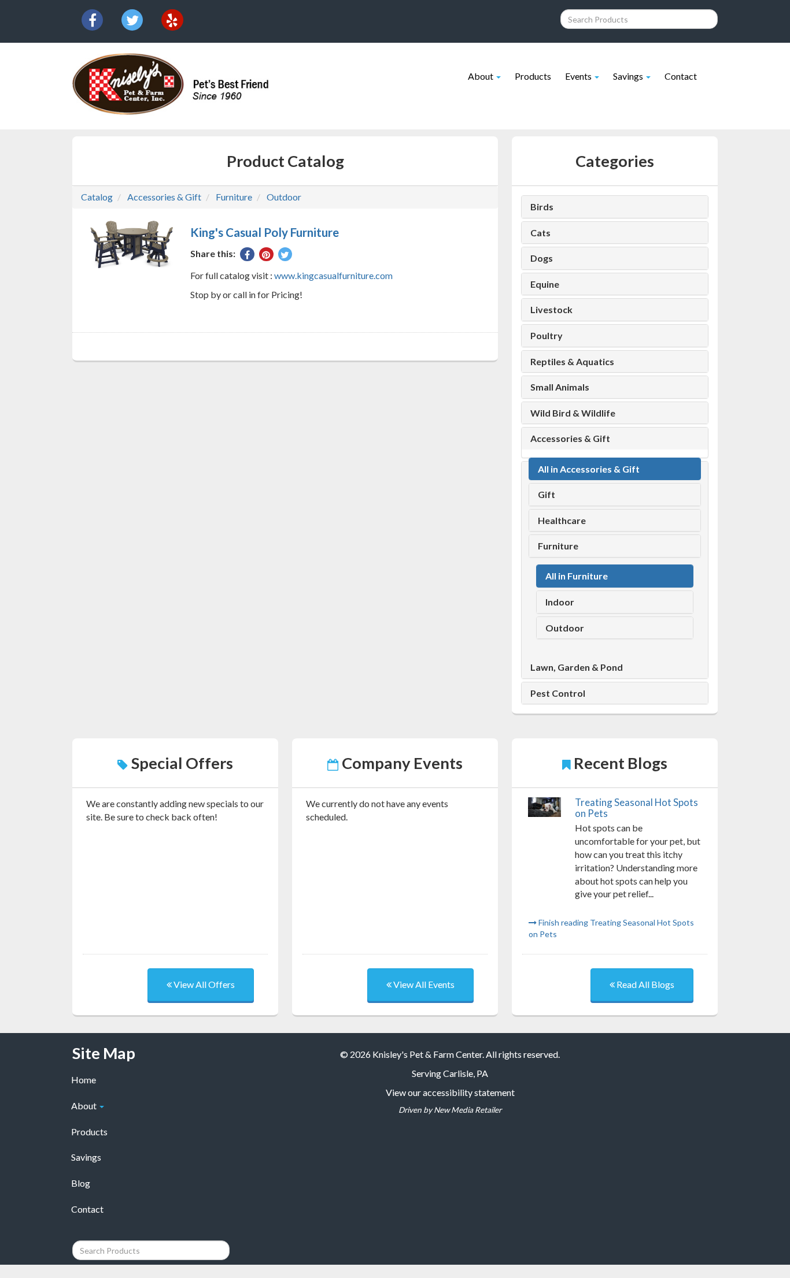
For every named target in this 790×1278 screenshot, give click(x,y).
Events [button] (579, 75)
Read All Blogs (644, 984)
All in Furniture (576, 576)
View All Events (423, 984)
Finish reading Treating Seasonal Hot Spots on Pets (611, 928)
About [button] (481, 75)
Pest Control (557, 693)
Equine (544, 284)
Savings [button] (629, 75)
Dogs (541, 258)
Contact (681, 75)
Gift (546, 494)
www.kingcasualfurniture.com (333, 275)
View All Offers (203, 984)
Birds (541, 207)
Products (533, 75)
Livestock (551, 309)
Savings (86, 1156)
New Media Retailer (467, 1109)
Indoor (559, 602)
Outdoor (284, 196)
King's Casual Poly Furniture (264, 232)
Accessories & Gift (164, 196)
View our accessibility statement (450, 1092)
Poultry (546, 335)
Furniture (234, 196)
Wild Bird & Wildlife (572, 413)
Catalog (97, 196)
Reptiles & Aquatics (572, 361)
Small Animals (559, 387)
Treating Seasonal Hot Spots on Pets (636, 807)
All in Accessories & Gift (589, 469)
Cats (540, 233)
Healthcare (562, 520)
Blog (80, 1182)
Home (83, 1079)
